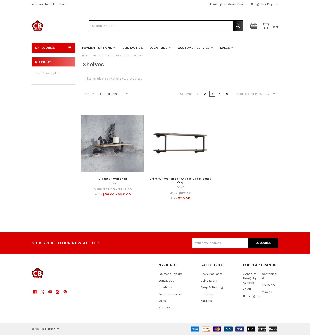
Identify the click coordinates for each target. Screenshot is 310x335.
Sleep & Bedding (212, 287)
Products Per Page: (249, 94)
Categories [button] (45, 48)
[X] (42, 291)
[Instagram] (57, 291)
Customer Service (194, 48)
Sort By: (90, 94)
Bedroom (207, 294)
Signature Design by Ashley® (249, 278)
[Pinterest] (65, 291)
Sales (225, 48)
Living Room (209, 280)
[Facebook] (35, 291)
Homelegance (252, 296)
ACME (247, 289)
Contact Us (132, 48)
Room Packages (212, 274)
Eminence (269, 285)
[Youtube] (50, 291)
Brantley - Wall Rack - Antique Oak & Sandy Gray (180, 180)
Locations (158, 48)
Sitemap (164, 307)
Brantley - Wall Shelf (112, 178)
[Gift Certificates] (254, 26)
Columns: (186, 94)
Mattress (207, 301)
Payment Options (97, 48)
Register (272, 4)
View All (267, 292)
